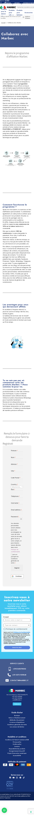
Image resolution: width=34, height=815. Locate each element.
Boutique (17, 715)
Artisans (17, 3)
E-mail (6, 617)
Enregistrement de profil (17, 751)
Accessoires (29, 13)
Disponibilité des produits (17, 749)
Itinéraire (17, 704)
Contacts (17, 746)
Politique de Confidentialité (22, 632)
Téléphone (15, 496)
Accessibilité (17, 755)
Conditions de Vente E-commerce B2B (17, 740)
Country (14, 484)
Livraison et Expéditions (17, 722)
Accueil (3, 23)
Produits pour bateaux (19, 12)
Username (15, 503)
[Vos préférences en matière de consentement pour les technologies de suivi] (31, 812)
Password (15, 517)
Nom (13, 457)
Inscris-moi (17, 647)
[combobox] (17, 487)
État (13, 489)
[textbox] (17, 487)
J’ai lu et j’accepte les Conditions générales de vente (15, 559)
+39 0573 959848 (19, 675)
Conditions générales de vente (17, 724)
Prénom (14, 451)
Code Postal (15, 478)
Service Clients (17, 663)
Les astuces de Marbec (17, 727)
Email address (16, 510)
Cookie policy (17, 744)
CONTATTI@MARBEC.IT (19, 680)
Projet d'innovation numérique (16, 753)
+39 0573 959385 (17, 698)
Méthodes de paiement (17, 720)
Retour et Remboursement (17, 718)
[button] (21, 519)
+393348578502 (19, 669)
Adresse (14, 464)
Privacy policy (17, 742)
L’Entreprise (7, 3)
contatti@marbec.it (17, 700)
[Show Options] (29, 625)
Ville (13, 471)
